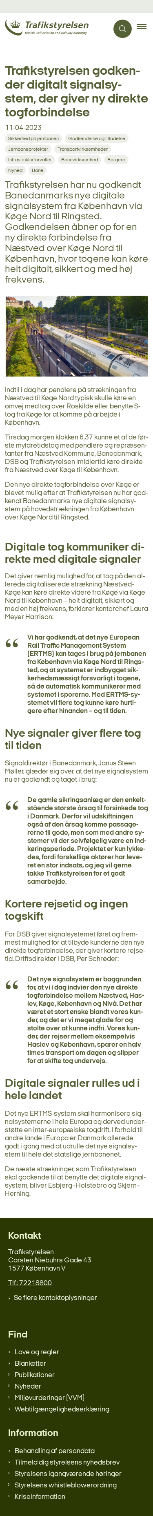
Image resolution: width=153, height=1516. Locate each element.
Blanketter (30, 1363)
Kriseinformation (40, 1497)
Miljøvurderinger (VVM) (49, 1398)
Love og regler (37, 1352)
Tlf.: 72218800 (30, 1283)
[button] (145, 29)
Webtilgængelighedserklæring (62, 1409)
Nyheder (28, 1386)
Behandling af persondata (55, 1451)
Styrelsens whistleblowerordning (66, 1485)
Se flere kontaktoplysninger (55, 1298)
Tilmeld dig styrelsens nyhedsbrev (67, 1462)
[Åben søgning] (122, 29)
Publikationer (35, 1375)
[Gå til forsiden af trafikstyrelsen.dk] (54, 29)
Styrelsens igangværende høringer (68, 1474)
